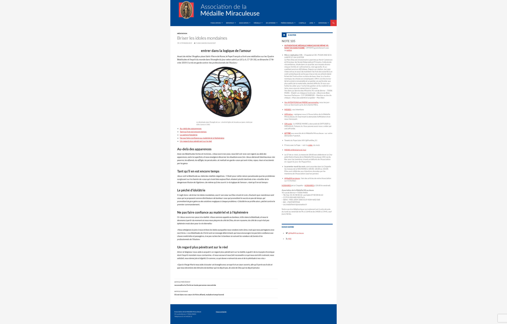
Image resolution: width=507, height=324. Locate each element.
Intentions (322, 23)
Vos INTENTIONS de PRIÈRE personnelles (301, 102)
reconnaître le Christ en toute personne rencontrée (195, 283)
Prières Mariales (287, 23)
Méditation (182, 33)
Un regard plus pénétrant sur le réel (196, 141)
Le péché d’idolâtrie (188, 135)
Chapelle (302, 23)
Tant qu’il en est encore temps (193, 131)
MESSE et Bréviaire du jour (295, 150)
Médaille (257, 23)
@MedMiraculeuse (292, 178)
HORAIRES (286, 185)
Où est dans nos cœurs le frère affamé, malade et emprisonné (199, 293)
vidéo (310, 145)
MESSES (287, 109)
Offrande (288, 124)
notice (289, 50)
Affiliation (288, 114)
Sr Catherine (271, 23)
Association (243, 23)
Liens (311, 23)
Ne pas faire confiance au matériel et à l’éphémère (202, 138)
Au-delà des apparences (190, 128)
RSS (289, 239)
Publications (216, 23)
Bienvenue (230, 23)
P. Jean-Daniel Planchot (206, 43)
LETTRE (287, 133)
